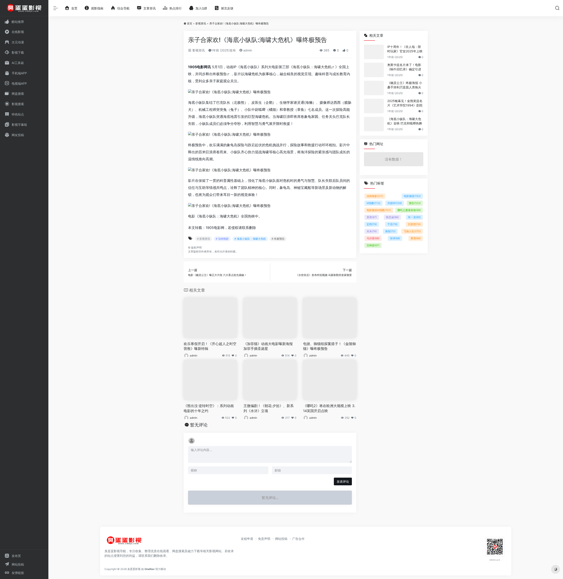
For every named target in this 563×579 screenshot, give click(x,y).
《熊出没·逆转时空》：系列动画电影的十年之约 (209, 408)
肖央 (372, 231)
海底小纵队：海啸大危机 (312, 67)
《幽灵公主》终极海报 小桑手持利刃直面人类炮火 (404, 85)
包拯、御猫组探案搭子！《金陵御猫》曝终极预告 (329, 346)
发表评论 (343, 481)
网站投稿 (281, 539)
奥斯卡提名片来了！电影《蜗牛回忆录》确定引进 (404, 67)
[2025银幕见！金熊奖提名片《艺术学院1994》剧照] (374, 106)
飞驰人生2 (412, 231)
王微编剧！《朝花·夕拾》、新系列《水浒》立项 (268, 408)
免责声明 (264, 539)
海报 (390, 231)
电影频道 (412, 196)
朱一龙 (414, 217)
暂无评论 (199, 424)
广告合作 (298, 539)
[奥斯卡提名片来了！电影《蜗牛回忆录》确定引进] (374, 70)
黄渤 (416, 238)
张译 (395, 238)
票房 (372, 217)
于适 (392, 224)
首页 (189, 23)
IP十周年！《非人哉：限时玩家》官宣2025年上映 (404, 49)
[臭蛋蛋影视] (124, 542)
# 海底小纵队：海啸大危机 (250, 238)
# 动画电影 (222, 238)
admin (247, 50)
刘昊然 (414, 224)
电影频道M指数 (379, 210)
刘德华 (395, 203)
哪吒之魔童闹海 (409, 210)
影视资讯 (201, 23)
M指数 (373, 203)
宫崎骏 (373, 245)
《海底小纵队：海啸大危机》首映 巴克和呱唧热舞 (404, 121)
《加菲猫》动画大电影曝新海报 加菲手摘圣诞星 (268, 346)
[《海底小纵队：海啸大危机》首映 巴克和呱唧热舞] (374, 124)
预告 (415, 203)
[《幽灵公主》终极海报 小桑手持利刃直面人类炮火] (374, 88)
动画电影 (375, 196)
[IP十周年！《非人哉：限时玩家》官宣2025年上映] (374, 52)
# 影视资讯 (203, 238)
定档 (372, 224)
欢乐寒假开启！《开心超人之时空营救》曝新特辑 (210, 346)
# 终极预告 (278, 238)
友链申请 (247, 539)
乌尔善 (373, 238)
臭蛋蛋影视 (134, 569)
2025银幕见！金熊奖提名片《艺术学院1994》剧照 (404, 103)
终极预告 (220, 74)
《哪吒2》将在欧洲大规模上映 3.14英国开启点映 (329, 408)
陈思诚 (392, 217)
